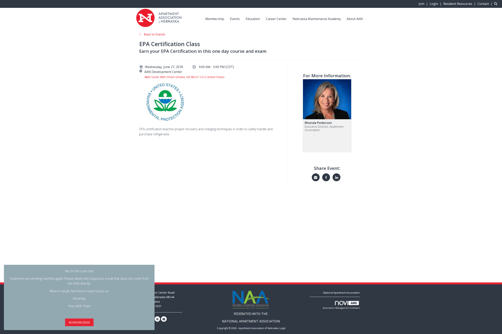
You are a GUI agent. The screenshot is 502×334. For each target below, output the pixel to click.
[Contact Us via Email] (164, 319)
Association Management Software (341, 307)
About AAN (355, 19)
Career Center (276, 19)
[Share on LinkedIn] (336, 177)
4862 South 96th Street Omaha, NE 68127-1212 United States (184, 77)
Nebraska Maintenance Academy (317, 19)
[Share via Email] (316, 177)
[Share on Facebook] (326, 177)
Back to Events (154, 34)
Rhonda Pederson (318, 122)
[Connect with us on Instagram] (157, 319)
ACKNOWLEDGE (79, 322)
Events (235, 19)
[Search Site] (496, 4)
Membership (214, 19)
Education (253, 19)
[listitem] (424, 4)
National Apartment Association (341, 292)
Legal (282, 328)
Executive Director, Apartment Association (324, 128)
